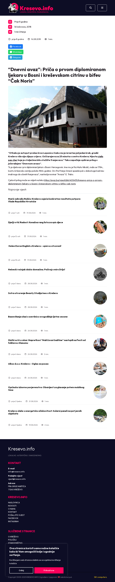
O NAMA (11, 509)
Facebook (17, 46)
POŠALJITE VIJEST (16, 515)
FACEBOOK (13, 518)
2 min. (46, 354)
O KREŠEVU (13, 536)
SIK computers (100, 577)
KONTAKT (12, 512)
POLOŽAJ (12, 539)
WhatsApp (17, 52)
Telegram (17, 57)
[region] (36, 560)
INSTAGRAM (13, 521)
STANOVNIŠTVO (15, 543)
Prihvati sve (49, 570)
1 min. (50, 39)
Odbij (21, 570)
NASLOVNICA (14, 502)
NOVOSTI (12, 505)
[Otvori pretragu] (90, 7)
